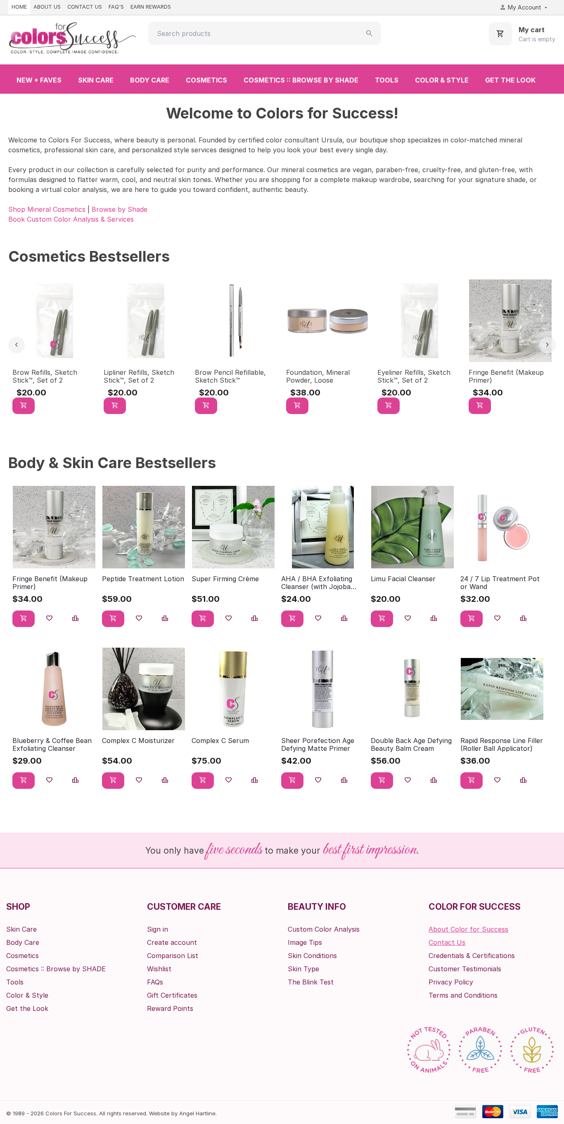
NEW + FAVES (39, 80)
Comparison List (172, 955)
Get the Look (510, 80)
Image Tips (305, 942)
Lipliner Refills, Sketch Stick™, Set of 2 (139, 376)
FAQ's (116, 7)
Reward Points (170, 1008)
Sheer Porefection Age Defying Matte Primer (317, 744)
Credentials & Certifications (472, 955)
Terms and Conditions (463, 995)
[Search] (369, 33)
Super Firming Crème (225, 579)
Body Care (149, 80)
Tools (386, 80)
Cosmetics (206, 80)
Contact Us (84, 7)
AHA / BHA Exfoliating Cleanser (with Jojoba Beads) (316, 583)
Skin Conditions (312, 955)
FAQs (155, 982)
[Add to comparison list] (75, 619)
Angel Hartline (197, 1113)
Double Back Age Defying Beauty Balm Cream (411, 744)
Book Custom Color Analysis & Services (71, 219)
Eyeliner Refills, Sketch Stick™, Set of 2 (413, 376)
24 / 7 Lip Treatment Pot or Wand (500, 583)
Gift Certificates (172, 995)
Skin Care (96, 80)
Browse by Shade (119, 209)
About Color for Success (468, 929)
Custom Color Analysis (324, 929)
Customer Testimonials (465, 969)
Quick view (54, 350)
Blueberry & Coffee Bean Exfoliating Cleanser (52, 744)
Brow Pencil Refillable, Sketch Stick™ (230, 376)
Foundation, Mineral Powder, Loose (318, 376)
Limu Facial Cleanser (403, 579)
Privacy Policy (451, 982)
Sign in (157, 929)
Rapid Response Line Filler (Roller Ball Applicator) (501, 744)
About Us (47, 7)
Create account (172, 942)
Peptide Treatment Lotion (143, 579)
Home (19, 7)
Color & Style (442, 80)
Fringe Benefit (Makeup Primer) (506, 376)
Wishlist (159, 969)
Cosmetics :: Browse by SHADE (301, 80)
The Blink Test (311, 982)
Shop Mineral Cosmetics (46, 209)
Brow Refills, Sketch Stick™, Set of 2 (44, 376)
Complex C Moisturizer (138, 741)
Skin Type (303, 969)
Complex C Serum (220, 741)
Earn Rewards (150, 7)
